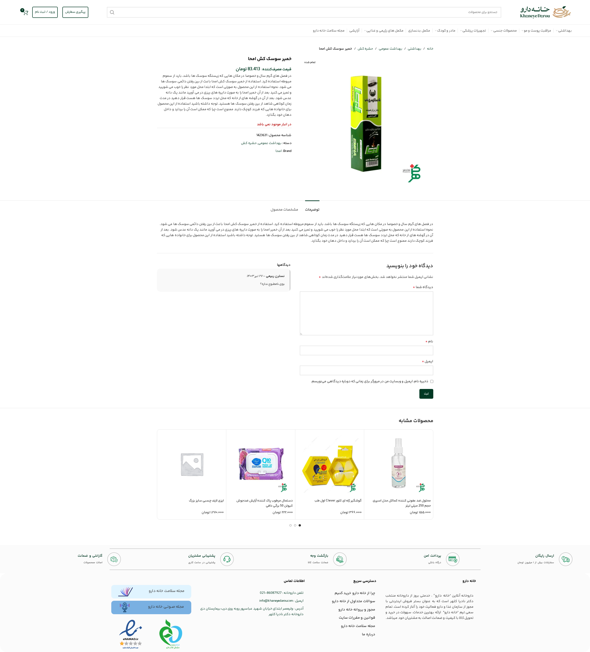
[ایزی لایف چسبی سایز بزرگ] (192, 464)
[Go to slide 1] (300, 525)
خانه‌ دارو (469, 581)
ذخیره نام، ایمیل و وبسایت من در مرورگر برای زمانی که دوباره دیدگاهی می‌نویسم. (369, 381)
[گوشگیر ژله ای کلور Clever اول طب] (330, 464)
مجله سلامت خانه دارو (166, 591)
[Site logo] (546, 12)
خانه (430, 48)
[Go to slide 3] (290, 525)
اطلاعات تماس (294, 581)
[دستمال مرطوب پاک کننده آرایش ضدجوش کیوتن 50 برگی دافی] (261, 464)
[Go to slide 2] (295, 525)
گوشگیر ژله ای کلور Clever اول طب (338, 500)
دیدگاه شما (423, 287)
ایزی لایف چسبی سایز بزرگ (206, 500)
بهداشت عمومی (390, 48)
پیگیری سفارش (75, 12)
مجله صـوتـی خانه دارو (166, 607)
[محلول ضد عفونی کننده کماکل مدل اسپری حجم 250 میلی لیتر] (399, 464)
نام (429, 341)
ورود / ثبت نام (45, 12)
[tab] (312, 207)
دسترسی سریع (364, 581)
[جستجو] (112, 12)
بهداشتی (414, 48)
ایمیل (427, 361)
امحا (278, 151)
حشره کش (365, 48)
